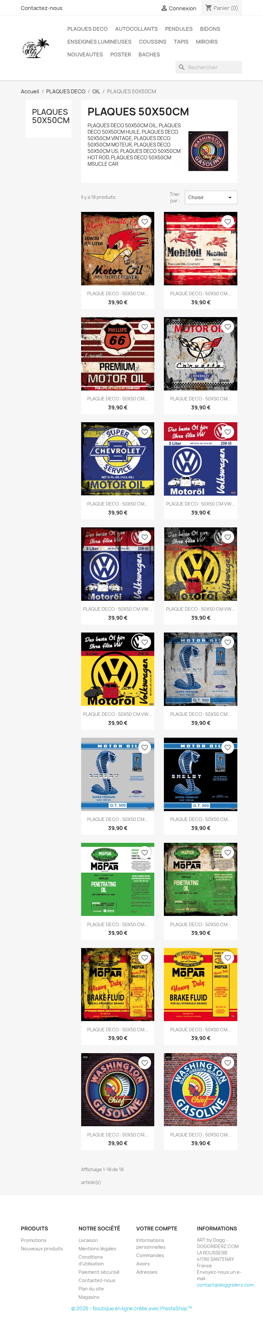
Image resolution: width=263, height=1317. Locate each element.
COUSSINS (152, 41)
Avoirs (143, 1264)
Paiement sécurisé (99, 1272)
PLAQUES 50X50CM (51, 116)
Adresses (146, 1272)
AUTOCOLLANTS (136, 28)
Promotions (34, 1240)
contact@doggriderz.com (225, 1285)
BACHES (149, 54)
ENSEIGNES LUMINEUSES (99, 41)
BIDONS (210, 28)
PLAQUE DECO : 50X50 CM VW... (200, 504)
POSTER (120, 54)
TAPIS (181, 41)
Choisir (211, 197)
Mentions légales (97, 1249)
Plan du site (91, 1289)
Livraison (88, 1240)
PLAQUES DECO (87, 28)
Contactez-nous (42, 8)
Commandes (150, 1255)
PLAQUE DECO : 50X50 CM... (117, 293)
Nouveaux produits (42, 1249)
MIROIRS (207, 41)
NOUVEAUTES (85, 54)
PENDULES (179, 28)
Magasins (89, 1297)
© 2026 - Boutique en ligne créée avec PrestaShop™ (131, 1308)
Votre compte (156, 1228)
